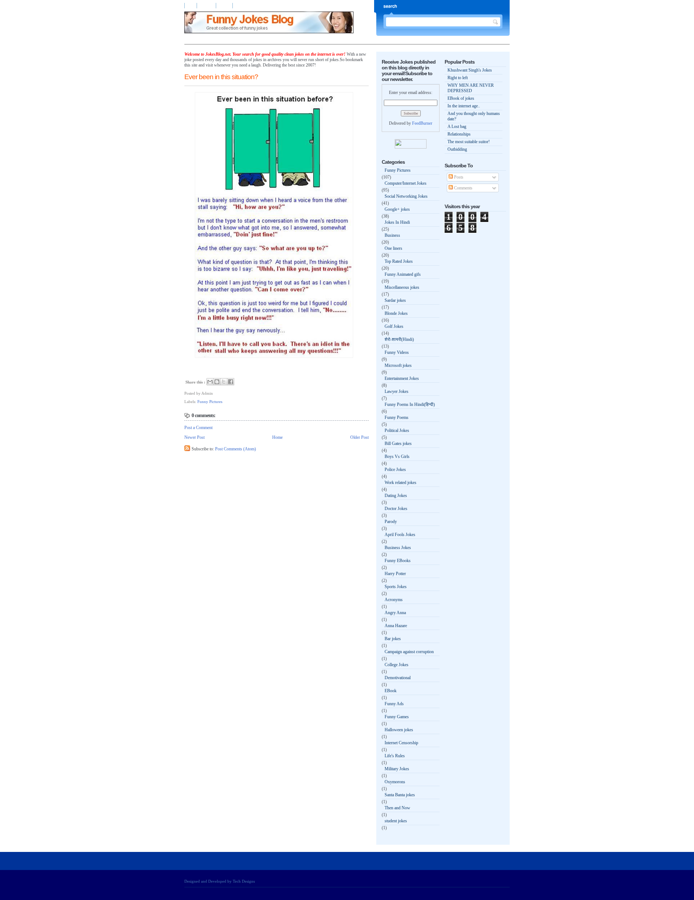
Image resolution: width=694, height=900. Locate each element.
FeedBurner (422, 123)
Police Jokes (395, 469)
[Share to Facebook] (230, 381)
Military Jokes (397, 768)
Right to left (457, 77)
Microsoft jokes (398, 365)
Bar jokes (393, 638)
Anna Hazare (396, 625)
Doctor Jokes (396, 508)
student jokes (396, 820)
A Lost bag (456, 126)
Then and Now (397, 807)
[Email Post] (214, 393)
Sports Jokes (396, 586)
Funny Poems (396, 417)
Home (190, 6)
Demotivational (398, 677)
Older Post (359, 437)
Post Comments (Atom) (235, 448)
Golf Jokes (394, 326)
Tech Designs (244, 881)
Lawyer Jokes (396, 391)
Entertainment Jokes (402, 378)
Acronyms (394, 599)
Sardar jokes (395, 300)
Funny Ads (394, 703)
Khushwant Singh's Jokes (469, 70)
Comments (462, 187)
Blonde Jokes (396, 313)
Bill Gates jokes (398, 443)
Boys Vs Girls (397, 456)
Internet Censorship (401, 742)
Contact (225, 6)
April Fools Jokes (400, 534)
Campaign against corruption (409, 651)
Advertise (207, 6)
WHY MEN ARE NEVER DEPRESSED (470, 88)
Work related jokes (400, 482)
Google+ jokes (397, 209)
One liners (393, 248)
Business (392, 235)
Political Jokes (397, 430)
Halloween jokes (399, 729)
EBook (391, 690)
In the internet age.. (463, 105)
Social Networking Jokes (406, 196)
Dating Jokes (396, 495)
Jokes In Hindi (397, 222)
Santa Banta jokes (400, 794)
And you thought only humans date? (473, 116)
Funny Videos (397, 352)
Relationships (459, 134)
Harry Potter (395, 573)
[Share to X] (223, 381)
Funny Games (397, 716)
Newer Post (194, 437)
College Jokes (396, 664)
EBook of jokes (460, 98)
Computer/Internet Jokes (406, 183)
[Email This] (210, 381)
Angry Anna (395, 612)
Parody (391, 521)
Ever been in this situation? (221, 77)
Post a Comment (198, 427)
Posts (458, 177)
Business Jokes (398, 547)
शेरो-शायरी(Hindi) (399, 339)
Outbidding (457, 149)
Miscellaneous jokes (402, 287)
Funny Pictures (209, 401)
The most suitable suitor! (468, 141)
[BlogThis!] (216, 381)
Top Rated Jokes (399, 261)
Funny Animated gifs (403, 274)
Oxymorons (395, 781)
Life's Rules (395, 755)
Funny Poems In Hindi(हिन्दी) (410, 404)
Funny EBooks (398, 560)
